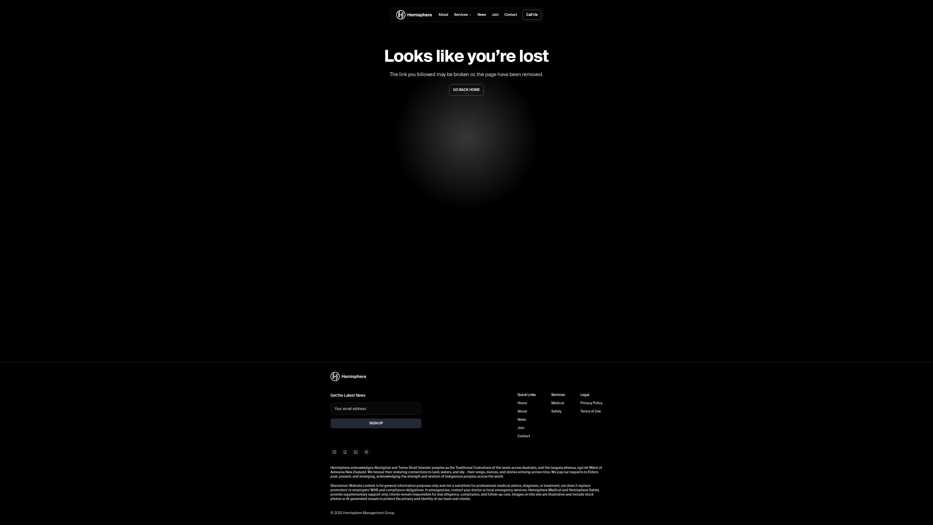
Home (522, 403)
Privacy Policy (591, 403)
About (522, 411)
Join (521, 428)
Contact (524, 436)
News (522, 419)
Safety (556, 411)
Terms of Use (590, 411)
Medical (557, 403)
